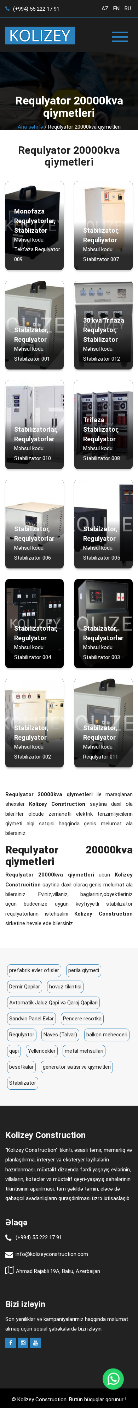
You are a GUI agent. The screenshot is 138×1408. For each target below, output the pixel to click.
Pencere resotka (82, 1018)
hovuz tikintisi (65, 986)
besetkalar (21, 1067)
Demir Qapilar (24, 986)
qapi (14, 1051)
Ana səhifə (30, 127)
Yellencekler (42, 1051)
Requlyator (21, 1034)
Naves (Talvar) (60, 1034)
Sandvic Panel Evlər (31, 1018)
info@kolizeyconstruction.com (52, 1254)
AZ (105, 8)
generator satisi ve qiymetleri (77, 1067)
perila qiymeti (83, 970)
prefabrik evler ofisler (34, 970)
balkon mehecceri (106, 1034)
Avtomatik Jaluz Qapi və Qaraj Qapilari (53, 1002)
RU (128, 8)
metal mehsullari (84, 1051)
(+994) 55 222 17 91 (35, 9)
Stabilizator (22, 1083)
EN (116, 8)
